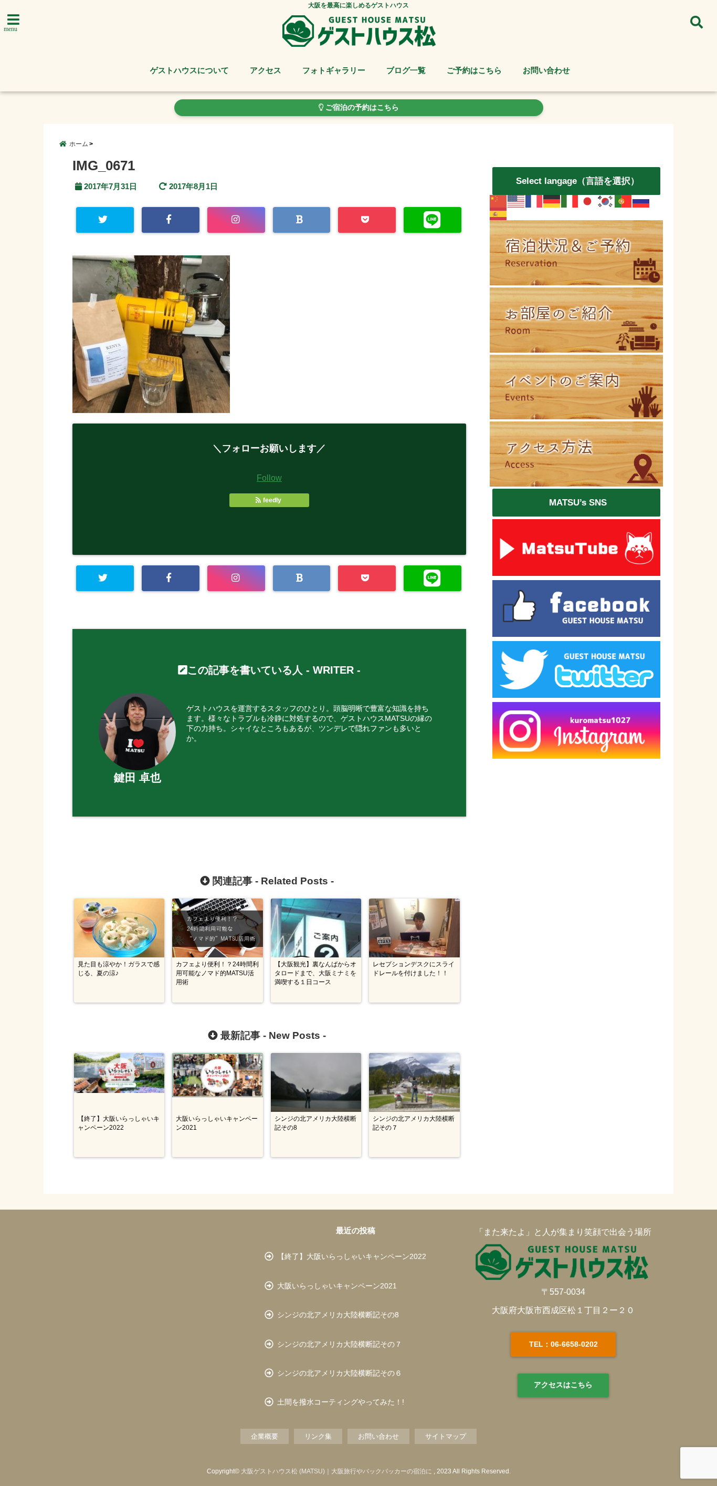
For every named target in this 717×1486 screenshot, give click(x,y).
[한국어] (606, 201)
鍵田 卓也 (137, 777)
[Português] (623, 201)
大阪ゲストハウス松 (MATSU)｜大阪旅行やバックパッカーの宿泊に (336, 1471)
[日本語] (588, 201)
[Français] (534, 201)
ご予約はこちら (474, 70)
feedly (272, 500)
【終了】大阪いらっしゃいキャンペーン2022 (351, 1256)
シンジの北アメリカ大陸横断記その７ (339, 1344)
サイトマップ (445, 1436)
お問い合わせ (546, 70)
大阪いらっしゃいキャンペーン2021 (337, 1286)
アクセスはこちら (563, 1384)
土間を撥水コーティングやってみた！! (340, 1402)
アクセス (265, 70)
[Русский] (641, 201)
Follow (269, 477)
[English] (516, 201)
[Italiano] (570, 201)
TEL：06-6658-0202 (563, 1344)
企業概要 (264, 1436)
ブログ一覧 (406, 70)
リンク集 (318, 1436)
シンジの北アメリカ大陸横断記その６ (339, 1373)
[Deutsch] (552, 201)
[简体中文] (499, 201)
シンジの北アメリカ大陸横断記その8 (338, 1314)
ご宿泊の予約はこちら (361, 107)
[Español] (499, 214)
